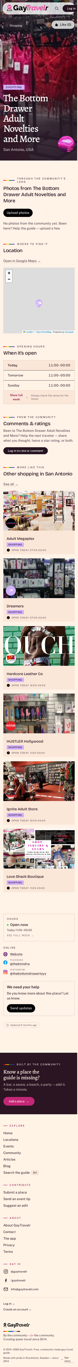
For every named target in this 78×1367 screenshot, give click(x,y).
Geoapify (69, 332)
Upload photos (18, 213)
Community (12, 1153)
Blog (7, 1166)
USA (30, 149)
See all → (10, 484)
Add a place (19, 1101)
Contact (9, 1232)
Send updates (21, 1008)
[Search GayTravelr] (57, 8)
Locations (10, 1140)
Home (7, 1133)
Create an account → (17, 1309)
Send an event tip (16, 1199)
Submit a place (15, 1192)
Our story (67, 1359)
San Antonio (13, 149)
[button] (39, 303)
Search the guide (20, 1173)
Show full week (19, 397)
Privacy (9, 1245)
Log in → (9, 1303)
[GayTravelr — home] (16, 1325)
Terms (8, 1252)
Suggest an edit (15, 1205)
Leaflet (29, 332)
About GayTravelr (17, 1225)
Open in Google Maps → (22, 261)
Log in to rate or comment (25, 450)
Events (8, 1146)
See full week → (20, 935)
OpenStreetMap (44, 332)
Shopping (16, 25)
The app (9, 1238)
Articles (9, 1159)
